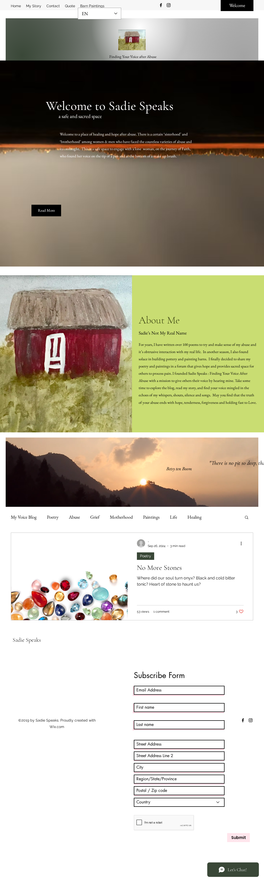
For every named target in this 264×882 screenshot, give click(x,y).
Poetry (53, 517)
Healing (194, 517)
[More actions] (243, 543)
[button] (246, 517)
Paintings (151, 517)
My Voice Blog (24, 517)
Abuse (74, 517)
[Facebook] (160, 5)
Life (173, 517)
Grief (95, 517)
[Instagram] (168, 5)
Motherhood (121, 517)
